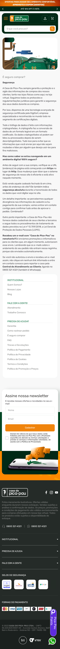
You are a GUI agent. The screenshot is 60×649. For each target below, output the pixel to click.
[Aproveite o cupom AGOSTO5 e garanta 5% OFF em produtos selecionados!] (30, 3)
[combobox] (30, 29)
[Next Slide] (57, 9)
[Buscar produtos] (52, 28)
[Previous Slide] (3, 9)
